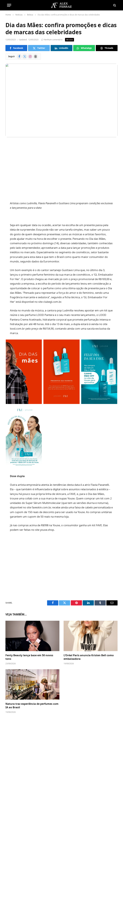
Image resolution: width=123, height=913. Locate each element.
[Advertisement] (61, 169)
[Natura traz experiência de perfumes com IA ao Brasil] (32, 684)
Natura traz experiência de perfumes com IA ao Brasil (31, 705)
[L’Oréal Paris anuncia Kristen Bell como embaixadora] (91, 636)
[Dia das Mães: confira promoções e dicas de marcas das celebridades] (61, 100)
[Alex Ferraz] (61, 5)
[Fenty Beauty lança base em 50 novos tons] (32, 636)
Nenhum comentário (53, 39)
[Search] (114, 5)
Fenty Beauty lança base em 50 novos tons (29, 657)
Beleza (69, 39)
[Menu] (9, 5)
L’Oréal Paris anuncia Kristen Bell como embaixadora (89, 657)
